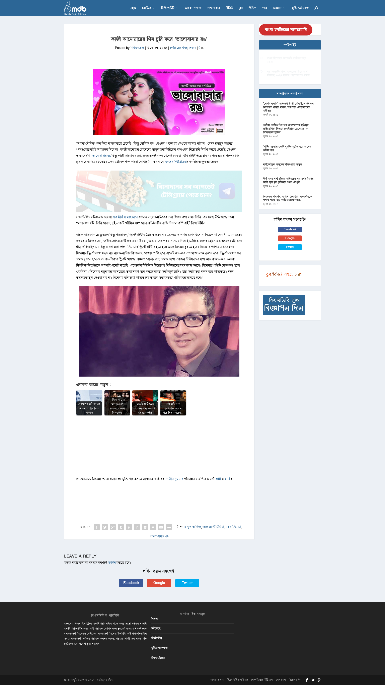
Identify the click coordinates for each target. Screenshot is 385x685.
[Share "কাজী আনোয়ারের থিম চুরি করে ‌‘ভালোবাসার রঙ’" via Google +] (113, 527)
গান (264, 8)
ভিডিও (252, 8)
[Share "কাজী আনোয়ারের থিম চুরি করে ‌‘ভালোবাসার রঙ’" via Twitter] (105, 527)
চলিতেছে (155, 628)
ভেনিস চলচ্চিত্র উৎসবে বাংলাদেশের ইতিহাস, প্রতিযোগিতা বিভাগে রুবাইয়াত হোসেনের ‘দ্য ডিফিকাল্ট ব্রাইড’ (286, 128)
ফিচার (192, 47)
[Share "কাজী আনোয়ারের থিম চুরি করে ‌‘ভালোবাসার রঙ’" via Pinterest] (129, 527)
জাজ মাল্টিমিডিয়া (176, 162)
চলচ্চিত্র (146, 8)
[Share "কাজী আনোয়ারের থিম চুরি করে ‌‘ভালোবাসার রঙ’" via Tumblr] (121, 527)
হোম (133, 8)
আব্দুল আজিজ (192, 527)
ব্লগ (241, 8)
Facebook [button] (131, 583)
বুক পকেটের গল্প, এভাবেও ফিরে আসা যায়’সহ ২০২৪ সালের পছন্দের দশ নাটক (288, 73)
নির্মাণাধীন (156, 638)
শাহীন (170, 479)
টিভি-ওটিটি (167, 8)
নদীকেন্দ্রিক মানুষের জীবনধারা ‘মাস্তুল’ (282, 164)
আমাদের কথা (217, 680)
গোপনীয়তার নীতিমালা (262, 680)
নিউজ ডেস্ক (137, 47)
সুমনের (178, 479)
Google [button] (159, 583)
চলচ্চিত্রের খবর (178, 47)
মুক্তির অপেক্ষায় (159, 648)
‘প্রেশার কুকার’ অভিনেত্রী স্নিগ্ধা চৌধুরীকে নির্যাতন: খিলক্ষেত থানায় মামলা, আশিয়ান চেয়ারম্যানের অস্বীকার (288, 107)
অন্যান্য (277, 8)
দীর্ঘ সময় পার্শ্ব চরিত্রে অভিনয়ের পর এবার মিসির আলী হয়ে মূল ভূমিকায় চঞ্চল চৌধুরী (288, 180)
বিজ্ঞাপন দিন (295, 680)
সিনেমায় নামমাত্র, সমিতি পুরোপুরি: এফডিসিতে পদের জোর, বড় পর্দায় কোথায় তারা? (287, 198)
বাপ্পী (218, 479)
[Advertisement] (159, 448)
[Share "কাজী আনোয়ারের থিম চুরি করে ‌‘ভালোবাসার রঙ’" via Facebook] (97, 527)
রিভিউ (229, 8)
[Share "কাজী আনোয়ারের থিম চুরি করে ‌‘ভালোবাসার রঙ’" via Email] (161, 527)
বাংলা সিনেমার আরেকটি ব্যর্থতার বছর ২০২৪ (286, 60)
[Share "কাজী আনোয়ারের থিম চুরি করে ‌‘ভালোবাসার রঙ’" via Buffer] (145, 527)
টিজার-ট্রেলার (158, 658)
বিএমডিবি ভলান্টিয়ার (237, 680)
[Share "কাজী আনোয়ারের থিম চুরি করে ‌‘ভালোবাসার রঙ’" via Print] (169, 527)
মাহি (227, 479)
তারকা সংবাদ (193, 8)
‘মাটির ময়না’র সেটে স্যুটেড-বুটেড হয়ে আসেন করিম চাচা (287, 148)
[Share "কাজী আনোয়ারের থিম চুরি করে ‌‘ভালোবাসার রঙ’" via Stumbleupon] (153, 527)
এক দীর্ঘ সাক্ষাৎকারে (125, 217)
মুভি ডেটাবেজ (300, 8)
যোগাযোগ (281, 680)
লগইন (112, 562)
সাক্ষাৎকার (213, 8)
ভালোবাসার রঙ (101, 156)
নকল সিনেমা (233, 527)
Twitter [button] (187, 583)
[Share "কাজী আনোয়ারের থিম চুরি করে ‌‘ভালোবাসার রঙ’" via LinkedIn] (137, 527)
